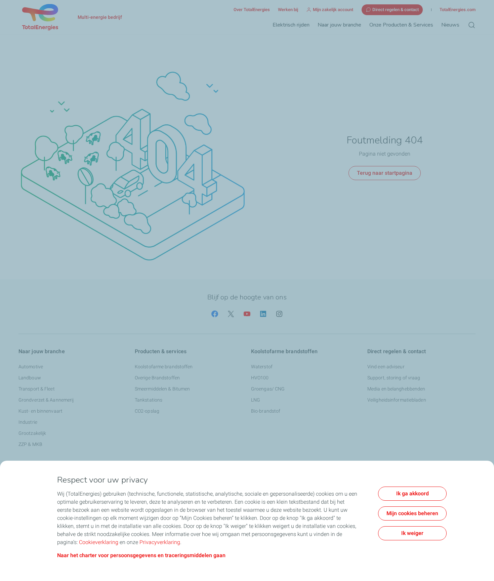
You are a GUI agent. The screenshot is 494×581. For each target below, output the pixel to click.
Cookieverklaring (98, 542)
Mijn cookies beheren (412, 513)
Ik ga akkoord (412, 493)
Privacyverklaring (159, 542)
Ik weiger (412, 533)
